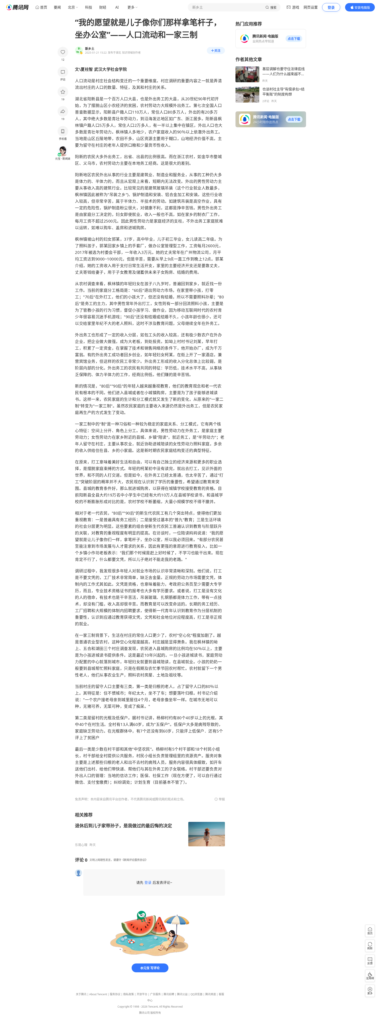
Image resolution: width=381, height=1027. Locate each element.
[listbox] (150, 829)
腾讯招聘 (169, 994)
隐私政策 (128, 994)
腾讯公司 (144, 1013)
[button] (294, 38)
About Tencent (98, 994)
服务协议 (115, 994)
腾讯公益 (182, 994)
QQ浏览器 (196, 994)
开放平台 (142, 994)
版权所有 (155, 1013)
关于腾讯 (81, 994)
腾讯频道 (210, 994)
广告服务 (155, 994)
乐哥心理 (81, 844)
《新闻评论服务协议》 (134, 860)
